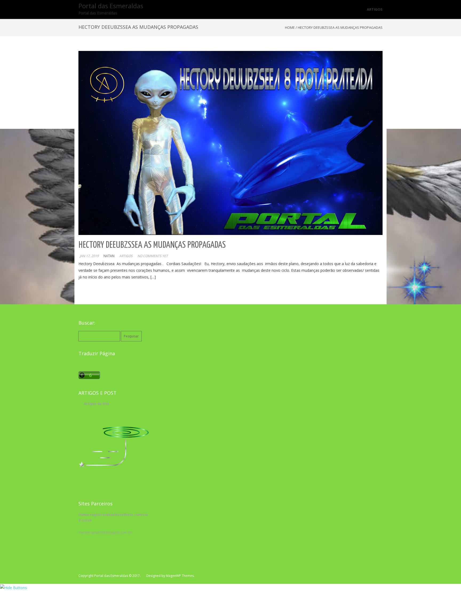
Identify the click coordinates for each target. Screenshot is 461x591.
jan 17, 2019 (89, 256)
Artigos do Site (96, 403)
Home (290, 27)
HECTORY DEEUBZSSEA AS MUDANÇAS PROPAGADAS (152, 245)
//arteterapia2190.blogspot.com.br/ (105, 532)
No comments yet (152, 256)
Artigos (126, 256)
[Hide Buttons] (13, 587)
